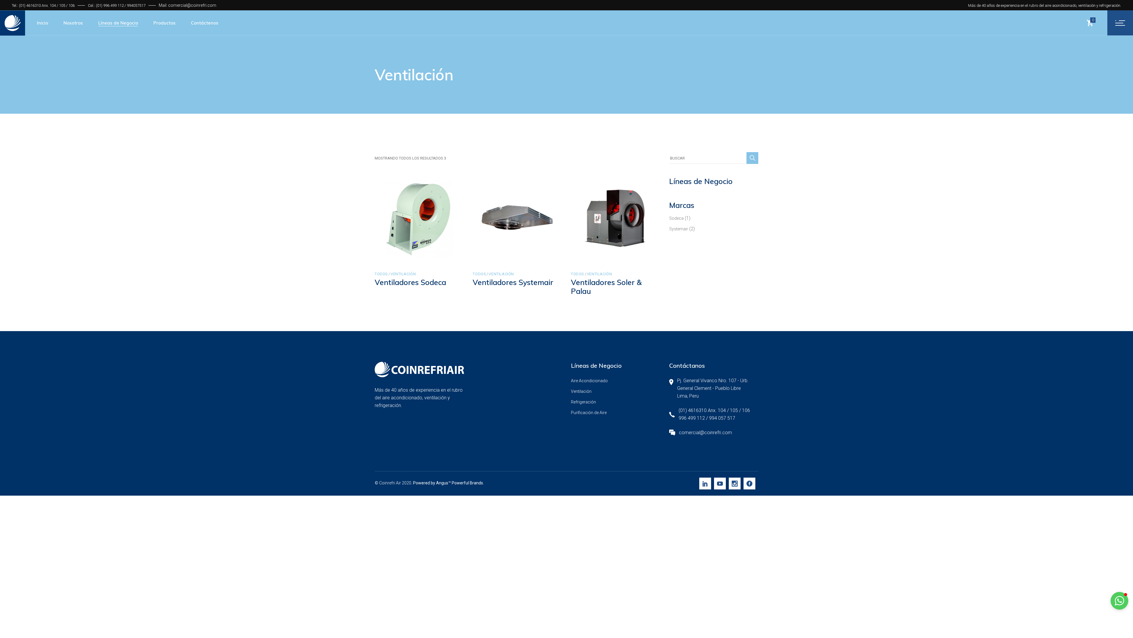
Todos (381, 274)
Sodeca (676, 218)
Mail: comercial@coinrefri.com (187, 5)
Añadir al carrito (404, 256)
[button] (1119, 601)
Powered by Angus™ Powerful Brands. (448, 483)
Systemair (678, 229)
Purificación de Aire (589, 412)
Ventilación (403, 274)
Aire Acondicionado (589, 380)
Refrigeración (583, 402)
